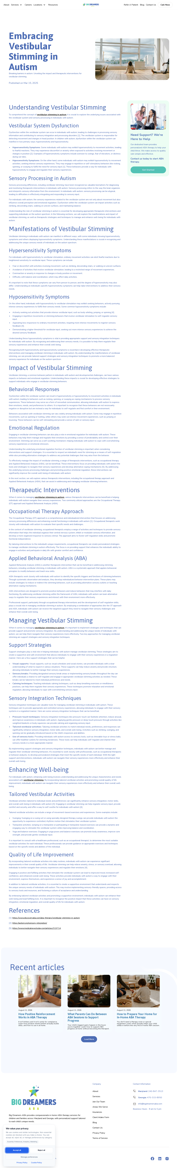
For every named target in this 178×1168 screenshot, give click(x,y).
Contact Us (151, 4)
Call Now (165, 4)
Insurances (97, 1112)
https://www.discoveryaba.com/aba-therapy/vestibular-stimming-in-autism (46, 917)
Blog (142, 4)
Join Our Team (99, 1101)
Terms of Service (100, 1138)
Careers (28, 4)
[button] (17, 4)
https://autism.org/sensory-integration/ (29, 923)
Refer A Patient (131, 4)
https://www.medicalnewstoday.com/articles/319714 (36, 928)
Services (15, 4)
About (6, 4)
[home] (91, 4)
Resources (53, 4)
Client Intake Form (101, 1117)
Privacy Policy (99, 1133)
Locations (37, 4)
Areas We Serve (100, 1106)
